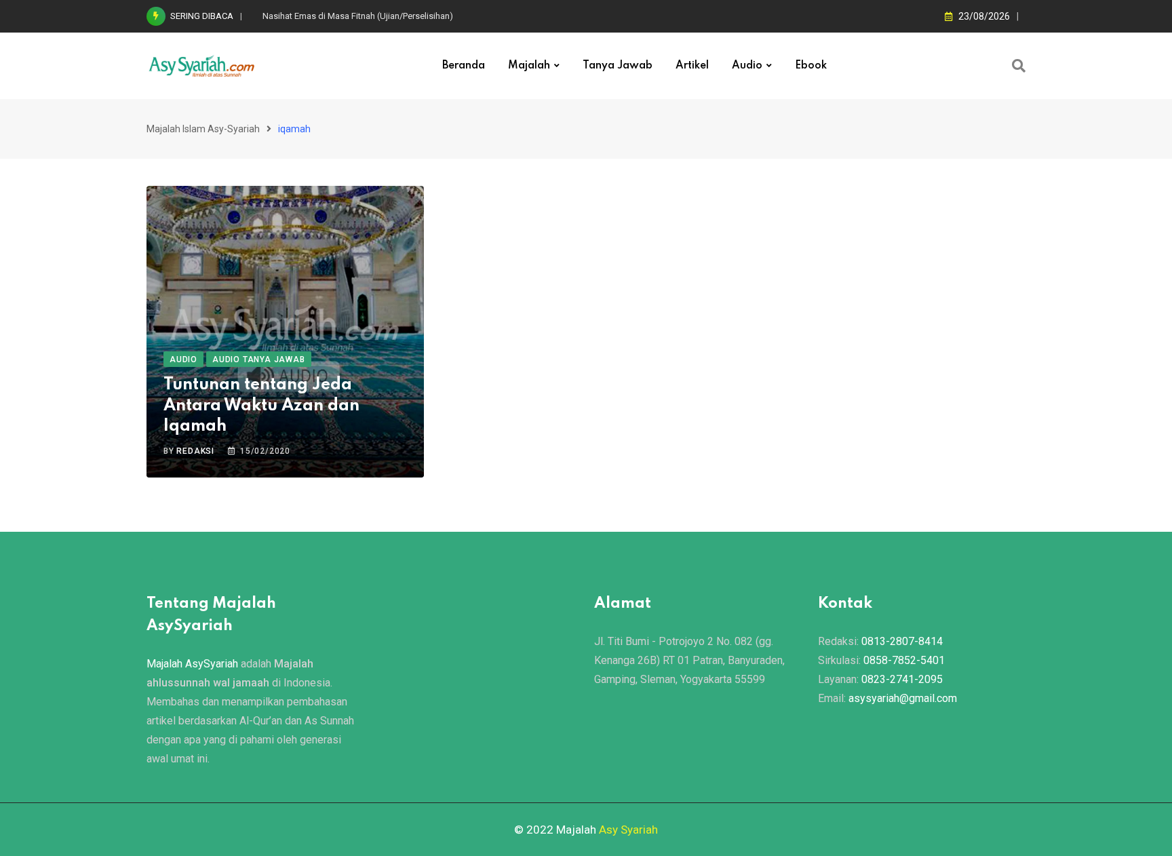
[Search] (1019, 66)
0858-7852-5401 (904, 660)
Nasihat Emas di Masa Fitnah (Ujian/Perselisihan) (357, 16)
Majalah (529, 65)
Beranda (463, 65)
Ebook (811, 65)
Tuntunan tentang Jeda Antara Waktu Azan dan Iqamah (261, 405)
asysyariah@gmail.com (902, 698)
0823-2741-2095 (902, 679)
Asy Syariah (628, 829)
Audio (747, 65)
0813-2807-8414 (902, 641)
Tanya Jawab (617, 65)
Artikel (692, 65)
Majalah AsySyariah (192, 663)
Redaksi (195, 451)
